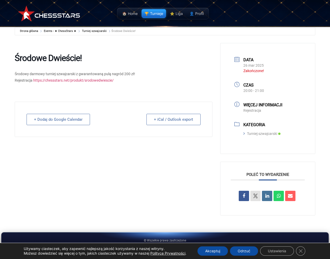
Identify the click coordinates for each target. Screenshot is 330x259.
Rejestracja (252, 110)
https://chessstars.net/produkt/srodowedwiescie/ (73, 80)
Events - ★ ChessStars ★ (60, 31)
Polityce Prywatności (167, 253)
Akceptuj (212, 251)
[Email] (290, 196)
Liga (176, 13)
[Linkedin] (267, 196)
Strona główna (29, 31)
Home (130, 13)
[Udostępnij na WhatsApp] (279, 196)
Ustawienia (277, 251)
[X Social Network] (255, 196)
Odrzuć (244, 251)
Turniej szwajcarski (94, 31)
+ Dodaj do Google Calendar (58, 119)
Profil (196, 13)
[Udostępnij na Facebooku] (244, 196)
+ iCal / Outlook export (173, 119)
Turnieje (153, 13)
